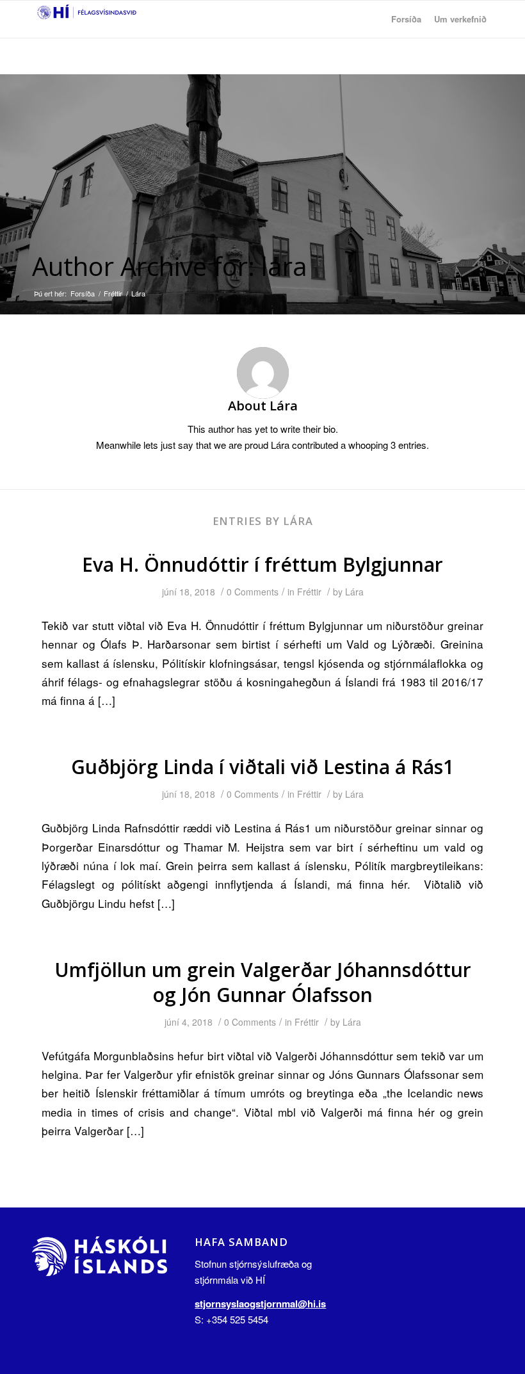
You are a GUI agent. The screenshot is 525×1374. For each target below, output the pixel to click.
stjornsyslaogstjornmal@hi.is (260, 1304)
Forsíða (82, 293)
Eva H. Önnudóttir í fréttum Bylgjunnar (262, 564)
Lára (354, 591)
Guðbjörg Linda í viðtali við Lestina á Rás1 (262, 767)
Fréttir (113, 293)
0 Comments (253, 591)
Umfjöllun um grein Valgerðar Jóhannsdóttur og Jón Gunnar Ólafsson (262, 982)
